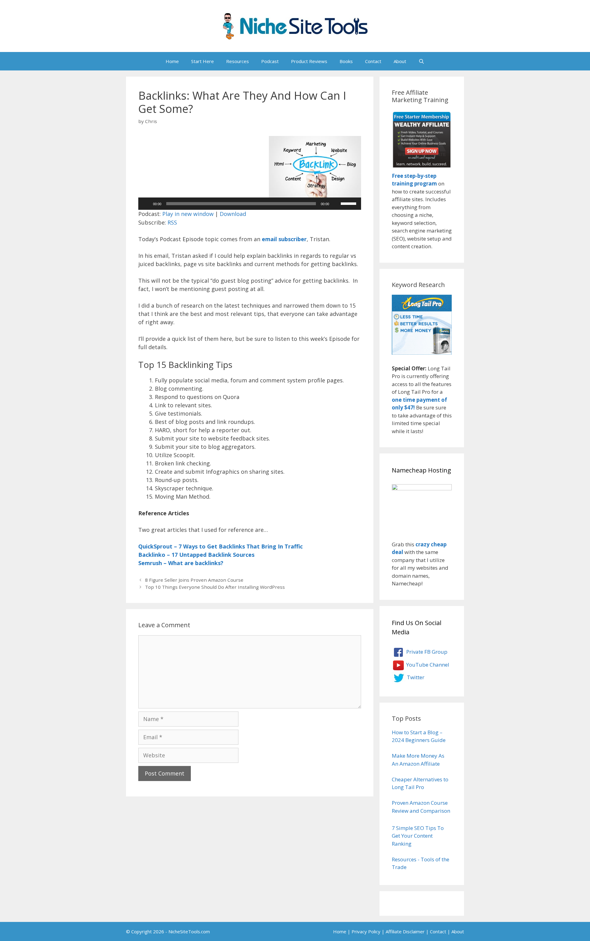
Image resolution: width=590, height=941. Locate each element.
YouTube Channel (427, 664)
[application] (249, 203)
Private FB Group (426, 651)
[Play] (146, 204)
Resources (237, 61)
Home (172, 61)
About (400, 61)
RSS (172, 222)
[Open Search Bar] (421, 61)
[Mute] (336, 204)
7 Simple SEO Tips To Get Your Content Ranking (418, 835)
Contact (373, 61)
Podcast (270, 61)
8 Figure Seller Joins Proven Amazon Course (194, 580)
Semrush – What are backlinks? (180, 563)
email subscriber (284, 239)
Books (346, 61)
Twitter (415, 677)
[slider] (349, 203)
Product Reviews (309, 61)
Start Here (202, 61)
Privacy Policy (366, 931)
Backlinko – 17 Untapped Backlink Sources (196, 554)
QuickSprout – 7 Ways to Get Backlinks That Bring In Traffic (220, 546)
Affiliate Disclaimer (405, 931)
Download (233, 213)
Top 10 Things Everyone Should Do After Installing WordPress (215, 587)
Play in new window (188, 213)
